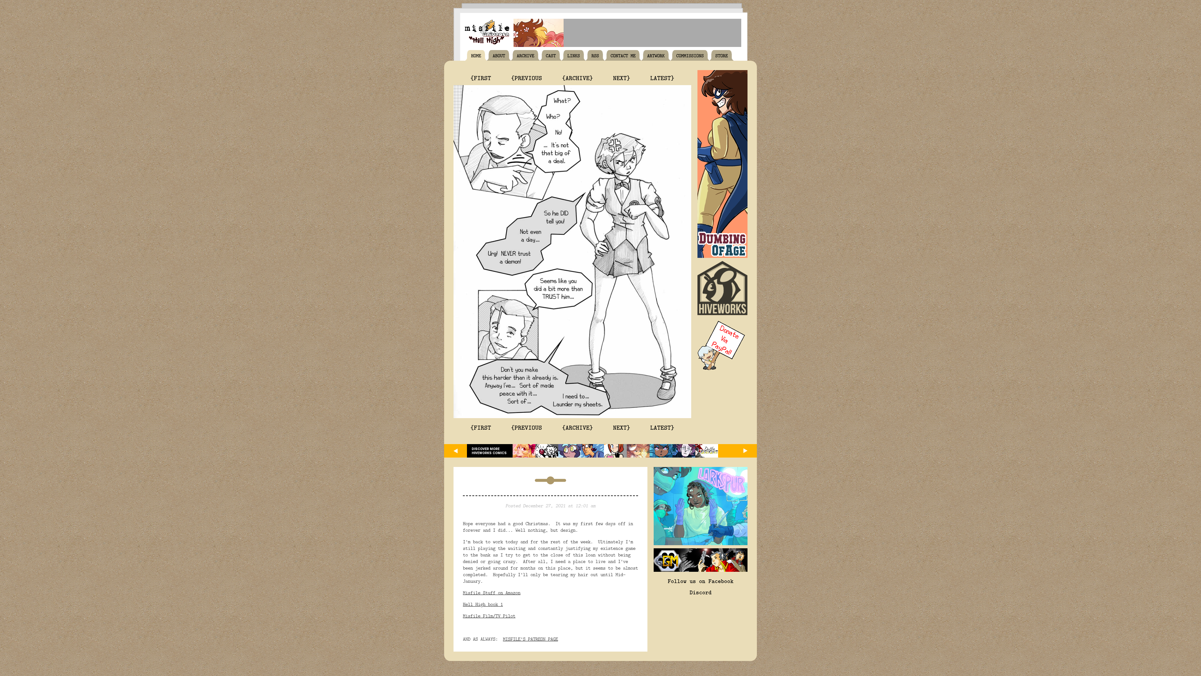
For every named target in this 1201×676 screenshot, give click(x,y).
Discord (701, 592)
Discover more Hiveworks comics (489, 451)
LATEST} (662, 77)
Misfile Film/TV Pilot (489, 615)
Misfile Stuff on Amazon (491, 592)
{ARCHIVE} (577, 77)
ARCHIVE (525, 55)
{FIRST (480, 77)
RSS (595, 55)
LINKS (573, 55)
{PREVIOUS (526, 77)
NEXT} (621, 77)
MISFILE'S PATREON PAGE (530, 639)
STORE (721, 55)
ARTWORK (656, 55)
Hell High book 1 (483, 604)
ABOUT (499, 55)
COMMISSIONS (690, 55)
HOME (476, 55)
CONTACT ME (623, 55)
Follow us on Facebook (700, 581)
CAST (551, 55)
